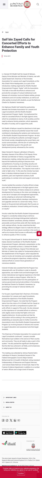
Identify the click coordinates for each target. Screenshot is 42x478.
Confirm (21, 474)
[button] (21, 32)
